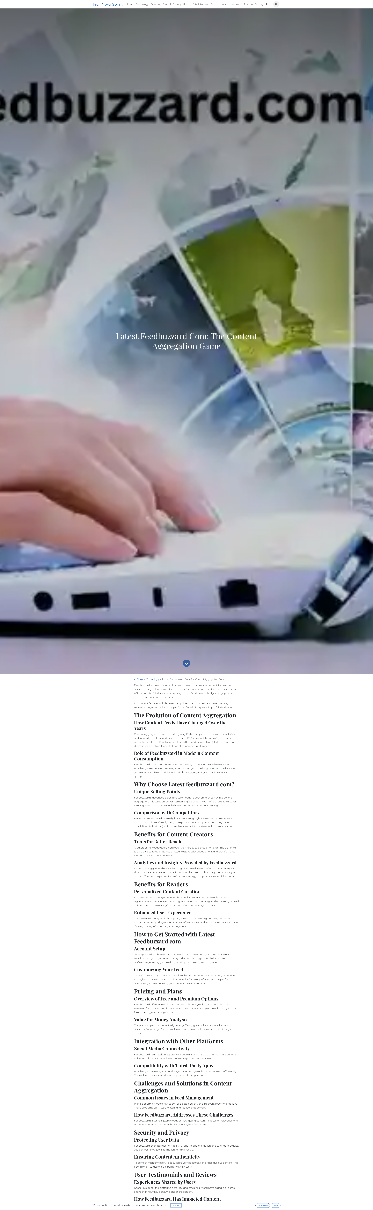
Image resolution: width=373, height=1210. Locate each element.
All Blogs (138, 679)
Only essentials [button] (263, 1205)
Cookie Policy (176, 1205)
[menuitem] (130, 4)
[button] (276, 4)
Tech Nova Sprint (108, 4)
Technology (152, 679)
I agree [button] (275, 1205)
